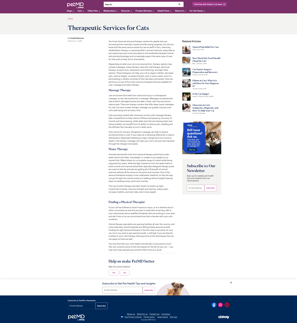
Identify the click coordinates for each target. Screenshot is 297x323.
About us (131, 314)
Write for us (142, 314)
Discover (125, 10)
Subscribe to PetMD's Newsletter (82, 300)
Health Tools (163, 10)
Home (70, 18)
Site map (173, 317)
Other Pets (93, 10)
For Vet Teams (196, 10)
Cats (79, 10)
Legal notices (162, 317)
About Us (179, 10)
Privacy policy (149, 317)
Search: (108, 4)
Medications (109, 10)
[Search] (179, 4)
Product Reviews (144, 10)
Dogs (69, 10)
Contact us (154, 314)
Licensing (165, 314)
